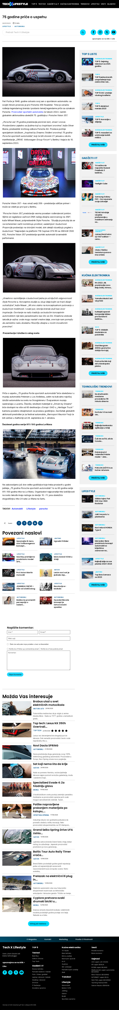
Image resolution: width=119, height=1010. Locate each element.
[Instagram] (100, 32)
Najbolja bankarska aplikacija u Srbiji (103, 426)
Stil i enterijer (67, 967)
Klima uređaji (67, 956)
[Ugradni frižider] (46, 542)
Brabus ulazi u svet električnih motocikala (48, 703)
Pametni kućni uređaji (70, 970)
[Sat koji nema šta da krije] (16, 771)
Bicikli (36, 790)
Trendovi (99, 391)
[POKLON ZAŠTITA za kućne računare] (87, 468)
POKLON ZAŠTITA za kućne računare (103, 469)
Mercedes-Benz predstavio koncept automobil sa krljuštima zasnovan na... (104, 546)
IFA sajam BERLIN (97, 964)
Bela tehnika (66, 953)
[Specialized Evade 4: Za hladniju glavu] (16, 789)
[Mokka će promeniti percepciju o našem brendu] (8, 600)
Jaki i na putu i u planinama (102, 515)
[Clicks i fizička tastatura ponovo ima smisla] (87, 250)
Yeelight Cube (101, 183)
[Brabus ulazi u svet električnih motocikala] (16, 708)
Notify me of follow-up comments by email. (24, 649)
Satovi (57, 570)
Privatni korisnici (97, 951)
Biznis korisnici (96, 953)
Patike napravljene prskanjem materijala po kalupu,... (50, 808)
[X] (107, 32)
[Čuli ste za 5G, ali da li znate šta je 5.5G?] (87, 439)
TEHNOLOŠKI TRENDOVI (97, 386)
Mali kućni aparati (68, 959)
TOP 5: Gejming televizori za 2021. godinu (103, 64)
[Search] (83, 32)
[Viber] (40, 523)
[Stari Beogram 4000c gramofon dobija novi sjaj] (87, 345)
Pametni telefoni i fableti (41, 972)
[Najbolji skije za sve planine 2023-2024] (87, 561)
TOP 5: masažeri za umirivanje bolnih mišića (103, 135)
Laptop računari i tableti (41, 977)
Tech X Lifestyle (14, 947)
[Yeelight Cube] (87, 183)
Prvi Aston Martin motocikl (24, 573)
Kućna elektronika (103, 59)
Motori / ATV (66, 988)
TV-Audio (65, 951)
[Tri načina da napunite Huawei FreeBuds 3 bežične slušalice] (87, 165)
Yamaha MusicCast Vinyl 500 (103, 299)
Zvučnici (65, 964)
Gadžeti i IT (100, 163)
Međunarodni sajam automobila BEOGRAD (102, 971)
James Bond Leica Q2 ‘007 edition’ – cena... (103, 236)
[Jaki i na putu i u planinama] (87, 514)
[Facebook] (93, 32)
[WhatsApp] (29, 523)
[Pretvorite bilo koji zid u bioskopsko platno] (87, 361)
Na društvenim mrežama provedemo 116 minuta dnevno (102, 398)
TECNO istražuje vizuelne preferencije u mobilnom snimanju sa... (104, 217)
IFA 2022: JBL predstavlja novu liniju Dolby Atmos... (103, 285)
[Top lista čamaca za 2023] (87, 575)
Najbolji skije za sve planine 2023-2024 (103, 562)
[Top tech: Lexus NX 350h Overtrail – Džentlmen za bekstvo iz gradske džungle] (16, 730)
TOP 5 (97, 74)
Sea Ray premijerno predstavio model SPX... (25, 559)
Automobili (20, 26)
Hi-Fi (97, 327)
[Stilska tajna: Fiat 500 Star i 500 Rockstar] (87, 499)
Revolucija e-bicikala (60, 587)
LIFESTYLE (88, 491)
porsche (43, 508)
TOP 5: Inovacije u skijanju (102, 120)
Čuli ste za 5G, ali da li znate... (104, 439)
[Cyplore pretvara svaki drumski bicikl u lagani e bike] (16, 905)
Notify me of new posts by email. (52, 649)
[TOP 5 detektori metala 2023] (87, 106)
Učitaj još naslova (38, 923)
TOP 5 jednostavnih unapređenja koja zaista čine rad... (103, 79)
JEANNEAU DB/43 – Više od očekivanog (25, 587)
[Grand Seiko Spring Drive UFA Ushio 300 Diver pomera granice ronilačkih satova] (16, 836)
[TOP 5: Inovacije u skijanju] (87, 119)
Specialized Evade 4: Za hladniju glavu (48, 784)
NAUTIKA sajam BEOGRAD (101, 980)
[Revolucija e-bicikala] (46, 587)
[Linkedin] (35, 523)
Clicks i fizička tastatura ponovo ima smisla (103, 252)
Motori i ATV (38, 709)
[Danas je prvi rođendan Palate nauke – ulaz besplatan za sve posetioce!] (87, 452)
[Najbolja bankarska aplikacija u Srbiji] (87, 425)
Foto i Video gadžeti (100, 230)
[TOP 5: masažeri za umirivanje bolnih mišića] (87, 133)
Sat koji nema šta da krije (50, 764)
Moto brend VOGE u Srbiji (63, 558)
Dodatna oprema (39, 988)
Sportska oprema (41, 815)
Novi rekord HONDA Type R (103, 528)
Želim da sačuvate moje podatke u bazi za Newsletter (29, 644)
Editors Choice (37, 958)
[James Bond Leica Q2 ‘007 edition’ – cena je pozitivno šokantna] (87, 233)
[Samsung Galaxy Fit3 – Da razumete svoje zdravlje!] (87, 197)
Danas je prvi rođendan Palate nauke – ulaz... (102, 454)
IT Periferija (36, 985)
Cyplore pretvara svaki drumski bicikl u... (49, 899)
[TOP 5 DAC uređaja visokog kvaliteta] (87, 93)
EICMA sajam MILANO (99, 967)
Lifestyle (6, 26)
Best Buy (35, 956)
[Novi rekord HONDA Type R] (87, 528)
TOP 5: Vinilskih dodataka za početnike (101, 332)
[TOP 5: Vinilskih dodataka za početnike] (87, 330)
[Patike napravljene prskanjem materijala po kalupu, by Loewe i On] (16, 811)
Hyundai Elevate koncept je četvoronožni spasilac (61, 603)
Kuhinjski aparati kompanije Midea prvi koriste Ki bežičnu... (102, 315)
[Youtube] (113, 32)
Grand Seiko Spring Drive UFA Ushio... (53, 831)
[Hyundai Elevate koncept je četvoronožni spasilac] (46, 600)
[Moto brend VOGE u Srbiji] (46, 557)
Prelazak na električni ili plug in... (52, 877)
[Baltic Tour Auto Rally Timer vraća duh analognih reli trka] (16, 858)
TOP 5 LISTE (89, 54)
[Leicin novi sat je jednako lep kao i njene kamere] (46, 573)
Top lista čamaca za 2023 (103, 575)
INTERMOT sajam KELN (99, 977)
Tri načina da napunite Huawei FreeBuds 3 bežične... (102, 169)
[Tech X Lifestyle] (15, 4)
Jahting (57, 538)
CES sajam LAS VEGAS (99, 962)
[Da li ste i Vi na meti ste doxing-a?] (87, 412)
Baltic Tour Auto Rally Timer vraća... (52, 853)
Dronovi (35, 982)
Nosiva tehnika (37, 969)
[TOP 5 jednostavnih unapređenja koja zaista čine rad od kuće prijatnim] (87, 77)
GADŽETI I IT (90, 158)
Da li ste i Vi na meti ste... (103, 413)
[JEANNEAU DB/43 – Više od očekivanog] (8, 587)
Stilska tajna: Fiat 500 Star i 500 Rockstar (102, 501)
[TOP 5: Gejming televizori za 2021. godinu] (87, 61)
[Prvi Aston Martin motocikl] (8, 573)
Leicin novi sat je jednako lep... (61, 573)
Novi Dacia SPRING (45, 745)
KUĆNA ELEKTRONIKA (96, 275)
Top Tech (37, 730)
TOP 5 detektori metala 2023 (102, 107)
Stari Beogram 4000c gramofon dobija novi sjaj (103, 348)
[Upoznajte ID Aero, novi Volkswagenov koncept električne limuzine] (8, 542)
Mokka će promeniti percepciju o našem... (25, 602)
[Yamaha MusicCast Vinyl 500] (87, 298)
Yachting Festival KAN (99, 983)
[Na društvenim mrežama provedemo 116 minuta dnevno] (87, 394)
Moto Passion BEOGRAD (100, 974)
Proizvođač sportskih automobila (27, 112)
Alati (63, 972)
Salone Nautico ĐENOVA (100, 985)
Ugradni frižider (61, 541)
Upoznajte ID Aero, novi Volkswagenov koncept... (25, 543)
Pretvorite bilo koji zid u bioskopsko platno (103, 363)
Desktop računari (38, 980)
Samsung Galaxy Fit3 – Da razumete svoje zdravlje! (103, 199)
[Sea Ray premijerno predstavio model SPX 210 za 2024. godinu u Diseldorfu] (8, 557)
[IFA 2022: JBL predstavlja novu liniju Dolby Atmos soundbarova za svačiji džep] (87, 283)
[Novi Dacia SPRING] (16, 752)
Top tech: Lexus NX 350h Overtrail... (49, 725)
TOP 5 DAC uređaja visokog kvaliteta (103, 94)
